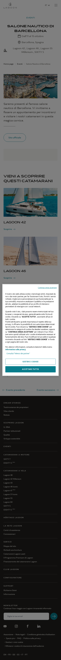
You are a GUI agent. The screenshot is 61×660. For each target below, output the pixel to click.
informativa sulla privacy (15, 350)
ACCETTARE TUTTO (30, 369)
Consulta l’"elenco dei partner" (18, 354)
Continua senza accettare (47, 288)
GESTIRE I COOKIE (30, 362)
